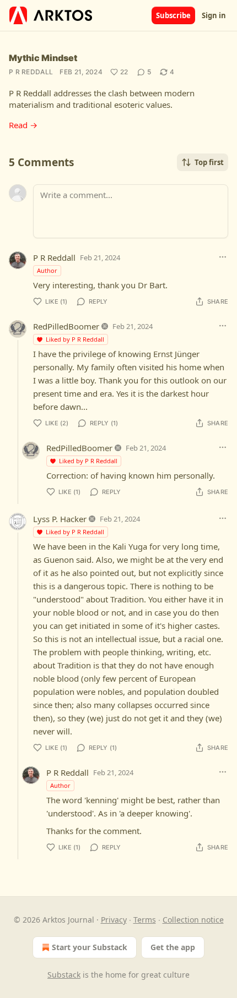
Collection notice (193, 919)
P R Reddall (31, 72)
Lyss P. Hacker (60, 518)
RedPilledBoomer (66, 326)
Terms (144, 919)
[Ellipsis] (222, 257)
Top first (209, 162)
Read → (23, 124)
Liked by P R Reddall (75, 339)
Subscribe (173, 15)
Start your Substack (89, 947)
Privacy (114, 919)
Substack (63, 974)
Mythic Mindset (43, 57)
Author (47, 270)
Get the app (172, 947)
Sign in (214, 15)
